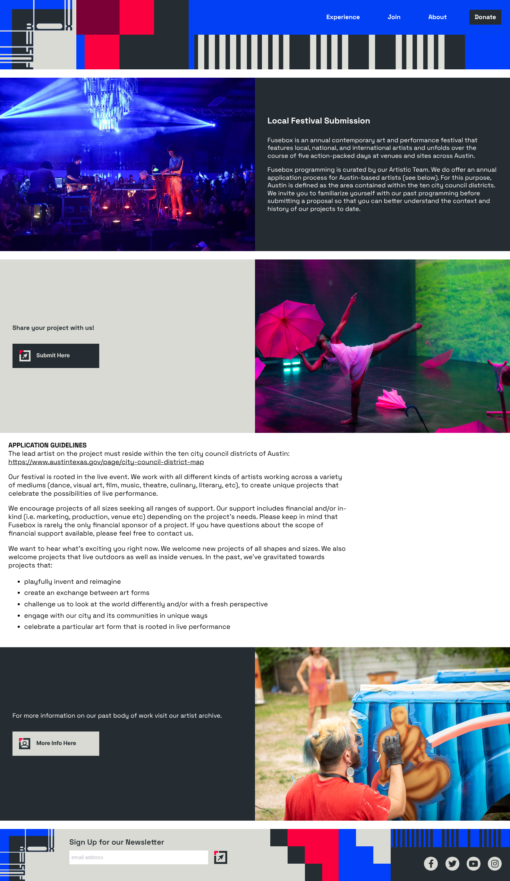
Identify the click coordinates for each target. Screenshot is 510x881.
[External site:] (431, 864)
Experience (343, 17)
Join (394, 17)
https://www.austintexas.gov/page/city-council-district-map (106, 462)
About (437, 17)
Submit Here (52, 355)
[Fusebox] (34, 855)
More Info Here (55, 742)
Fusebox (38, 34)
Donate (485, 17)
